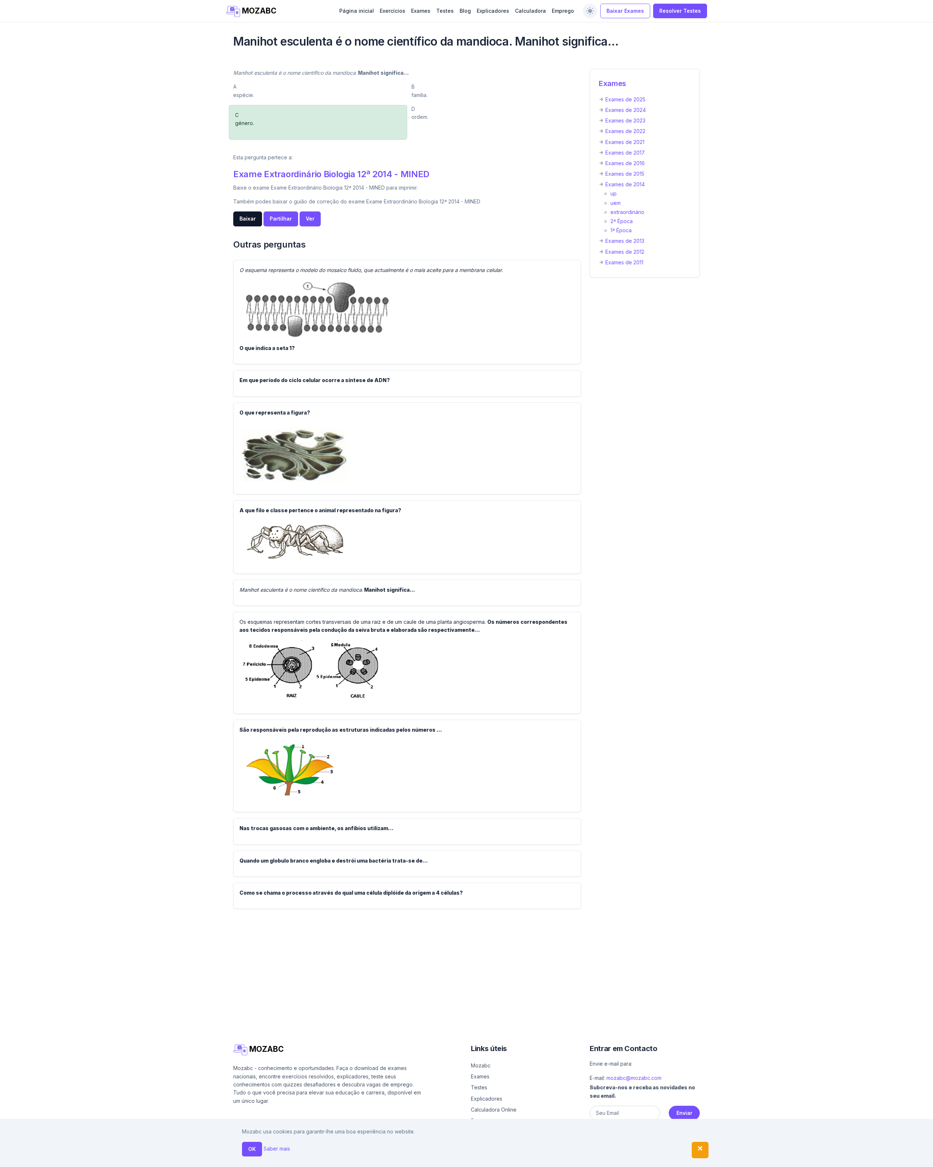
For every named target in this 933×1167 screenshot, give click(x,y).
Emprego (563, 11)
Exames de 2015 (624, 174)
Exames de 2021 (624, 142)
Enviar (684, 1113)
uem (615, 203)
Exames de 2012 (624, 252)
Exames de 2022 (625, 131)
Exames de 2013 (624, 241)
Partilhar (281, 218)
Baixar (247, 218)
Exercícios (392, 11)
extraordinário (627, 212)
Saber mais (276, 1148)
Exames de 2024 (625, 110)
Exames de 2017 (625, 152)
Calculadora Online (493, 1109)
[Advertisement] (452, 966)
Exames (420, 11)
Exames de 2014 (625, 184)
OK (252, 1149)
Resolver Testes (680, 11)
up (613, 193)
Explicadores (493, 11)
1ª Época (621, 230)
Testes (445, 11)
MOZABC (258, 10)
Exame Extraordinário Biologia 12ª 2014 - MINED (331, 174)
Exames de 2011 (624, 262)
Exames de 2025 (625, 99)
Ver (310, 218)
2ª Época (621, 221)
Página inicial (356, 11)
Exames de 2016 (625, 163)
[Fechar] (700, 1150)
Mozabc (481, 1065)
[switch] (590, 10)
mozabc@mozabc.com (633, 1078)
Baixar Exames (625, 11)
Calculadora (530, 11)
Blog (465, 11)
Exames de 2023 (625, 120)
